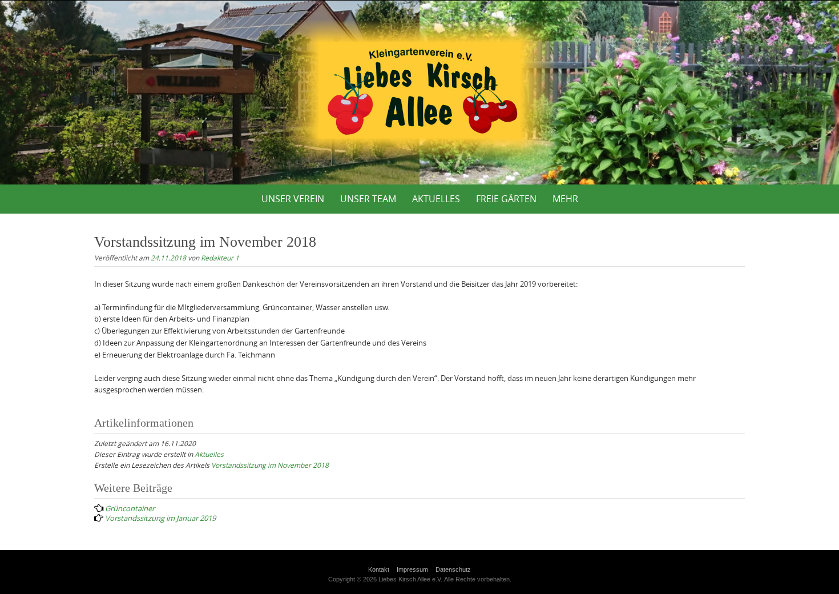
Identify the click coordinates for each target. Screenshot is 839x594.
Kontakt (378, 569)
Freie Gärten (506, 198)
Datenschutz (453, 569)
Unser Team (368, 198)
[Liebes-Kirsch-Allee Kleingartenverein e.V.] (419, 90)
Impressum (412, 569)
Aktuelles (436, 198)
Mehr (565, 198)
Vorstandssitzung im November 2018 (270, 464)
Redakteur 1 (220, 257)
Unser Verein (292, 198)
